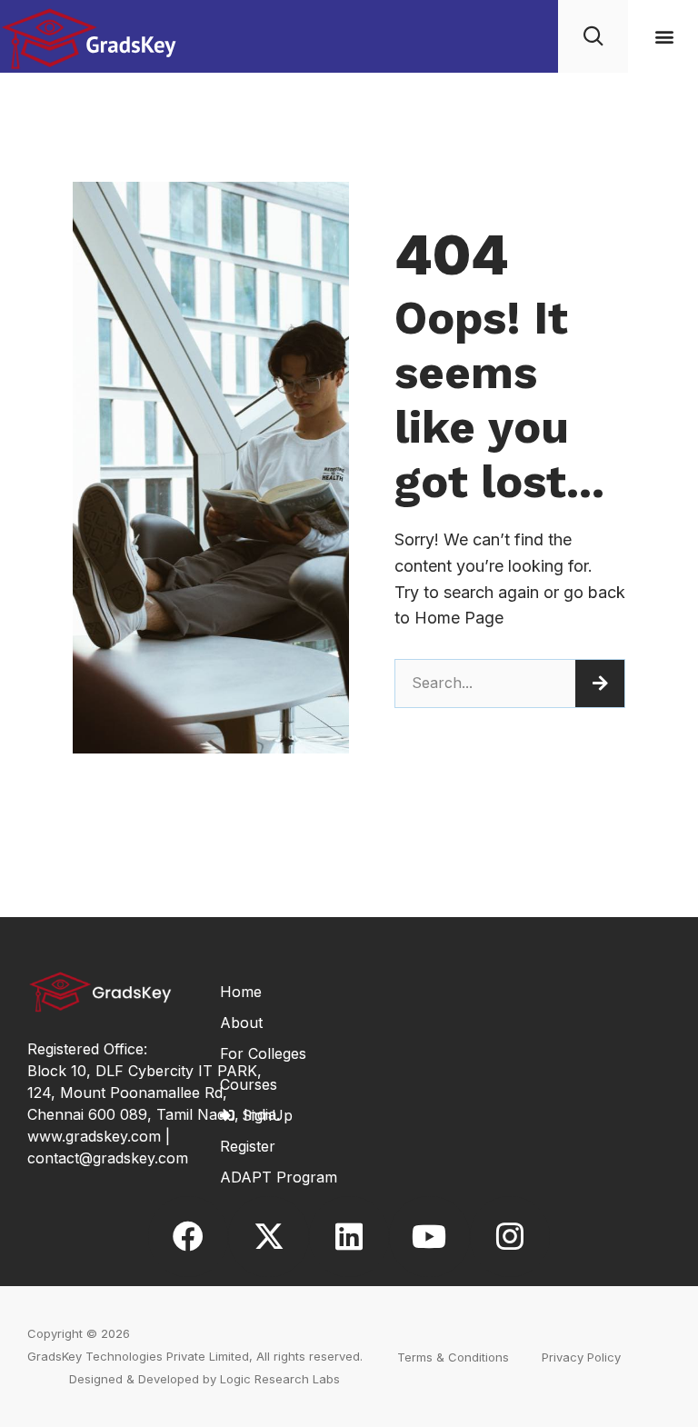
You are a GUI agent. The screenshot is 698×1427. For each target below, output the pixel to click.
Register (247, 1146)
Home (241, 992)
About (241, 1022)
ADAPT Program (278, 1177)
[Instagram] (510, 1236)
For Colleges (263, 1053)
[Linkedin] (349, 1236)
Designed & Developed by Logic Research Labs (204, 1379)
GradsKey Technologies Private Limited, (140, 1356)
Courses (248, 1084)
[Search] (599, 683)
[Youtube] (429, 1236)
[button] (665, 37)
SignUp (267, 1115)
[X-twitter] (268, 1236)
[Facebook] (188, 1236)
